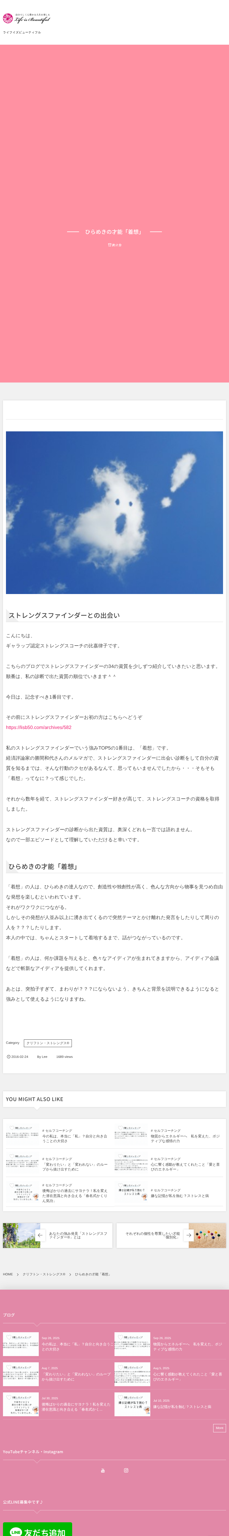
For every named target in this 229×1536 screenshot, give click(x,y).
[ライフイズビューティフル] (26, 20)
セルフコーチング (58, 1131)
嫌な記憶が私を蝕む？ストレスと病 (180, 1196)
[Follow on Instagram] (126, 1470)
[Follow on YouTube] (102, 1470)
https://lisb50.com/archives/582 (39, 727)
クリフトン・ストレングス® (48, 1043)
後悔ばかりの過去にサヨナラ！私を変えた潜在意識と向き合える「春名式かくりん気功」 (75, 1196)
